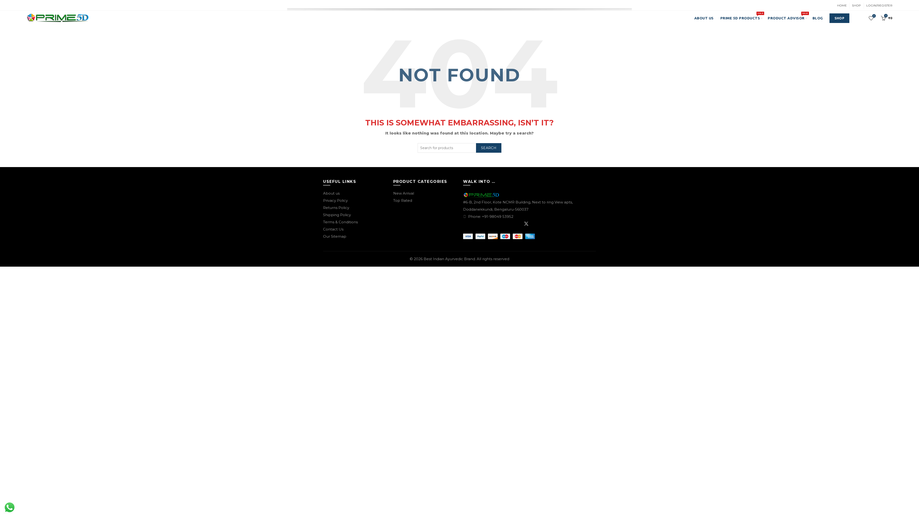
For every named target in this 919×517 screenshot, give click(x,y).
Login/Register (879, 5)
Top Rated (402, 200)
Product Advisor (788, 16)
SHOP (839, 18)
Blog (818, 18)
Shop (856, 5)
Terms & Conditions (340, 222)
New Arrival (403, 193)
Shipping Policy (337, 215)
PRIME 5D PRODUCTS (741, 16)
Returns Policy (336, 207)
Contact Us (333, 229)
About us (331, 193)
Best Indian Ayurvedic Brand (449, 259)
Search (488, 148)
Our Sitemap (334, 236)
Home (842, 5)
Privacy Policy (335, 200)
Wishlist (874, 16)
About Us (704, 18)
